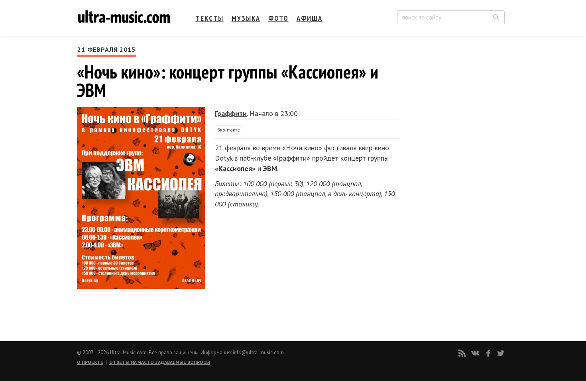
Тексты (210, 18)
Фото (278, 18)
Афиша (309, 18)
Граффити (231, 113)
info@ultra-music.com (258, 352)
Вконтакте (228, 130)
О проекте (90, 362)
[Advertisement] (456, 124)
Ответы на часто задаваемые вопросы (159, 362)
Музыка (246, 18)
